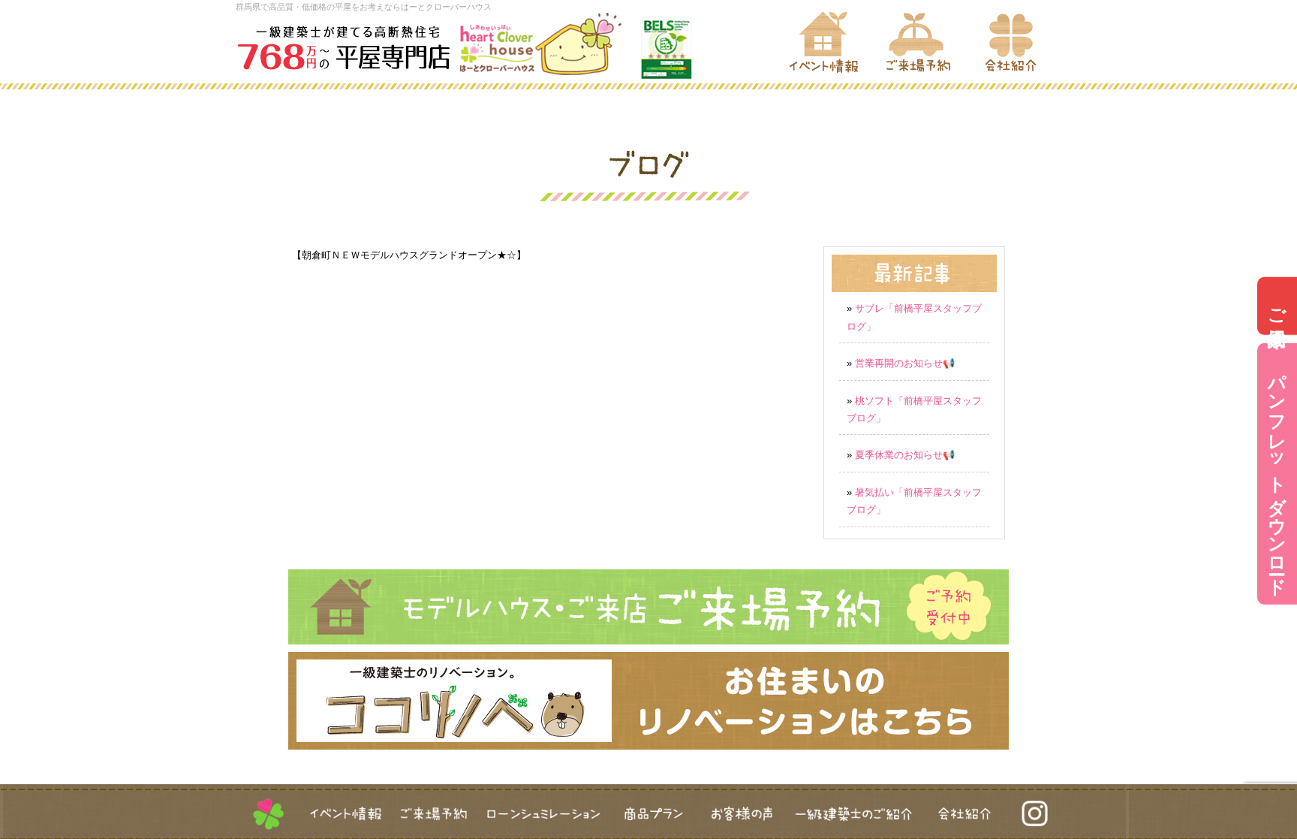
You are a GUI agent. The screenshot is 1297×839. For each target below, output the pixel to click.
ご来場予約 (1277, 306)
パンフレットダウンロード (1277, 474)
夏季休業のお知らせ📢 (905, 454)
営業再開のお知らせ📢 (905, 363)
